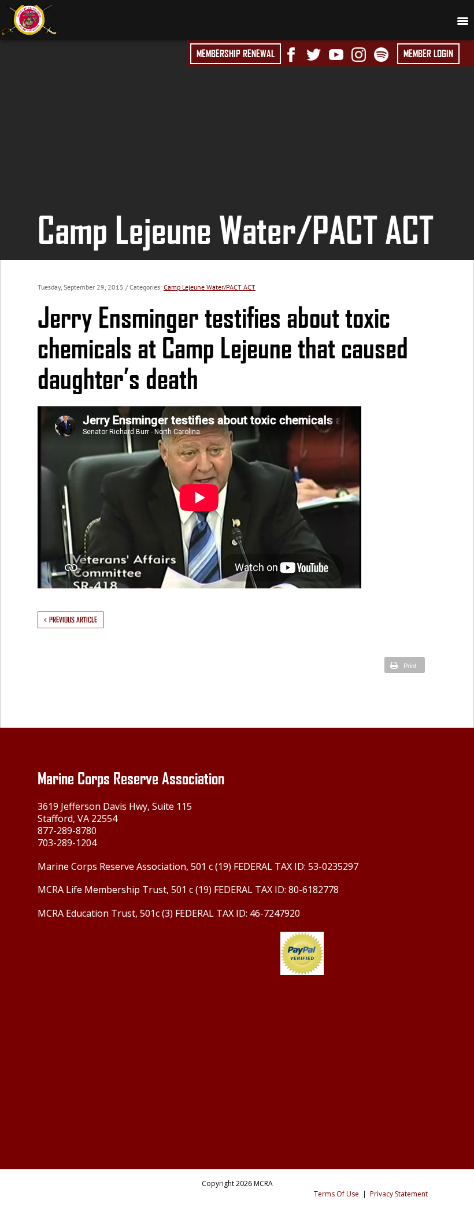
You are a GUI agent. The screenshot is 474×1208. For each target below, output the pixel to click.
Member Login (428, 54)
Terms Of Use (336, 1194)
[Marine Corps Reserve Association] (29, 19)
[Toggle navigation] (462, 20)
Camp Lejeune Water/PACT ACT (209, 287)
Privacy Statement (399, 1194)
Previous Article (73, 619)
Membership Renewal (236, 54)
